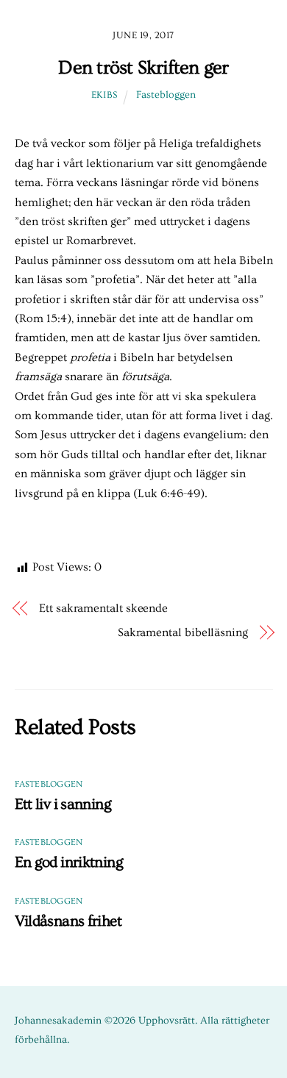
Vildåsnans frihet (68, 921)
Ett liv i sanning (63, 804)
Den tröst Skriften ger (143, 68)
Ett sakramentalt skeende (103, 608)
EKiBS (104, 95)
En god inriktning (69, 862)
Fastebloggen (166, 95)
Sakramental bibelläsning (183, 632)
